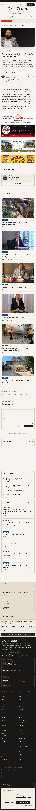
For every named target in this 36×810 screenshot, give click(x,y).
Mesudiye (21, 707)
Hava (20, 728)
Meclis (3, 728)
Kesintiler (21, 733)
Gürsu (2, 712)
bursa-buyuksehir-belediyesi (20, 773)
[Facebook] (2, 655)
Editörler (3, 762)
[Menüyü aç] (3, 4)
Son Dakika (4, 720)
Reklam (3, 749)
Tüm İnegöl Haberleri (7, 169)
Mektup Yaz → (6, 670)
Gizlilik (20, 759)
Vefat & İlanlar (22, 720)
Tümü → (21, 715)
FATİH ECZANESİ (8, 601)
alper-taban (18, 770)
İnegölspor (16, 776)
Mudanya (3, 707)
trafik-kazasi (25, 770)
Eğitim (3, 738)
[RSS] (23, 655)
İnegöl (3, 696)
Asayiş (3, 723)
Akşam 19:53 (22, 1)
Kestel (3, 715)
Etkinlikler (4, 736)
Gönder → (29, 426)
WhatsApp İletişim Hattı (18, 634)
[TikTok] (16, 655)
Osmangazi (4, 702)
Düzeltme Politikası (23, 746)
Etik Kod (21, 752)
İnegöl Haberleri (13, 17)
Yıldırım (3, 704)
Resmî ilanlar (22, 723)
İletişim (3, 754)
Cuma (20, 696)
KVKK (20, 754)
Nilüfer (3, 699)
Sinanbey (21, 709)
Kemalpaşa (21, 702)
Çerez (20, 757)
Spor (32, 17)
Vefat (5, 630)
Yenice (20, 699)
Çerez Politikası (21, 797)
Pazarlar (21, 736)
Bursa (21, 17)
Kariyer (3, 752)
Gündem (27, 17)
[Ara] (25, 4)
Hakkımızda (4, 744)
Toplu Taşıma (22, 738)
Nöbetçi (21, 725)
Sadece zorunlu (9, 802)
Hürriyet (21, 704)
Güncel (30, 773)
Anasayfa (4, 17)
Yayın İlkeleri (22, 744)
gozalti (21, 776)
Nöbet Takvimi (15, 670)
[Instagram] (9, 655)
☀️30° (17, 1)
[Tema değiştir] (20, 4)
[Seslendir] (28, 76)
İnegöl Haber (5, 773)
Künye (3, 746)
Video (14, 626)
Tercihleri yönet (28, 805)
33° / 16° (5, 609)
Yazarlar (3, 757)
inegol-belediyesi (10, 770)
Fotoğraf (5, 626)
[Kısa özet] (33, 76)
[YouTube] (12, 655)
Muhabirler (4, 759)
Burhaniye (21, 712)
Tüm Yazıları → (18, 183)
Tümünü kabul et (23, 802)
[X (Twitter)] (6, 655)
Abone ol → (29, 785)
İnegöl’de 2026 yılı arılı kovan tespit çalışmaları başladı (16, 593)
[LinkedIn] (19, 655)
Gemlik (3, 709)
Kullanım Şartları (23, 762)
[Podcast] (26, 655)
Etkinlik (30, 626)
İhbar (22, 626)
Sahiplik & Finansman (24, 749)
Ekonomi (3, 730)
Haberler (4, 776)
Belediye (3, 725)
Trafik (20, 730)
